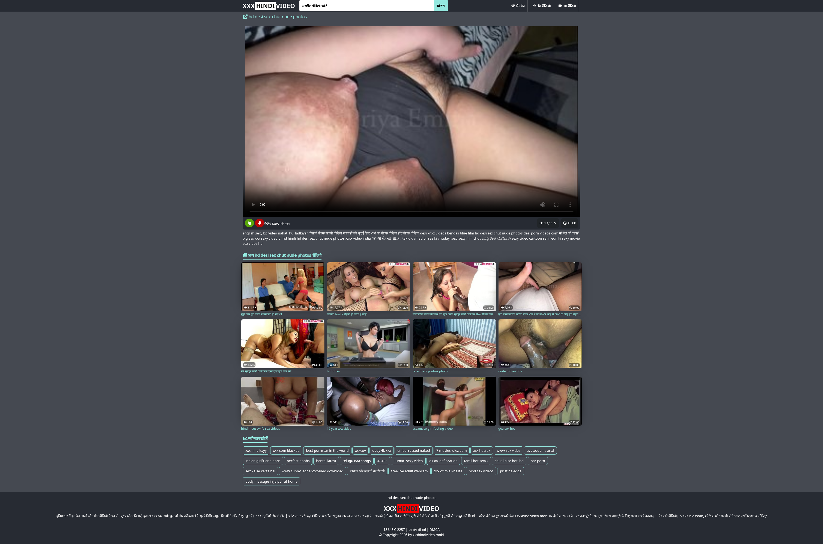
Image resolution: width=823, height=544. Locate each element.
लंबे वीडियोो (543, 5)
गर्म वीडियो (569, 5)
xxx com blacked (286, 450)
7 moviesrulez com (451, 450)
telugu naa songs (357, 460)
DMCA (435, 529)
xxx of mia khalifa (448, 471)
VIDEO (269, 6)
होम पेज (520, 5)
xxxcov (360, 450)
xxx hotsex (481, 450)
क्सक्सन (382, 460)
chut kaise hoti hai (509, 460)
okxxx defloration (443, 460)
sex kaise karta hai (260, 471)
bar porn (538, 460)
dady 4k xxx (381, 450)
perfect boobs (298, 460)
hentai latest (326, 460)
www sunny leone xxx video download (312, 471)
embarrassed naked (413, 450)
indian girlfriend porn (262, 460)
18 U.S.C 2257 (394, 529)
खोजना (441, 5)
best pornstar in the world (327, 450)
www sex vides (508, 450)
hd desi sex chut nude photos (412, 497)
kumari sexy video (408, 460)
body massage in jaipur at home (271, 481)
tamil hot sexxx (476, 460)
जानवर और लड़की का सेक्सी (367, 471)
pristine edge (510, 471)
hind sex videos (481, 471)
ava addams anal (540, 450)
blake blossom (691, 516)
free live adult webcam (409, 471)
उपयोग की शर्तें (417, 529)
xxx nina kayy (256, 450)
